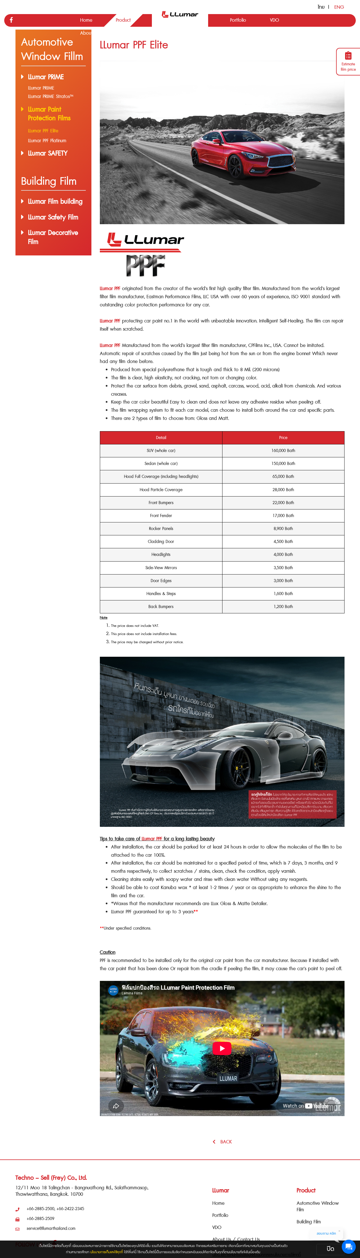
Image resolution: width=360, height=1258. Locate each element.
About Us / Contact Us (236, 1239)
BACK (223, 1142)
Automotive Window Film (318, 1206)
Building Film (309, 1222)
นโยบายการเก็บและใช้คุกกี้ (106, 1252)
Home (218, 1203)
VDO (216, 1227)
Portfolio (220, 1215)
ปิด (330, 1249)
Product (306, 1190)
